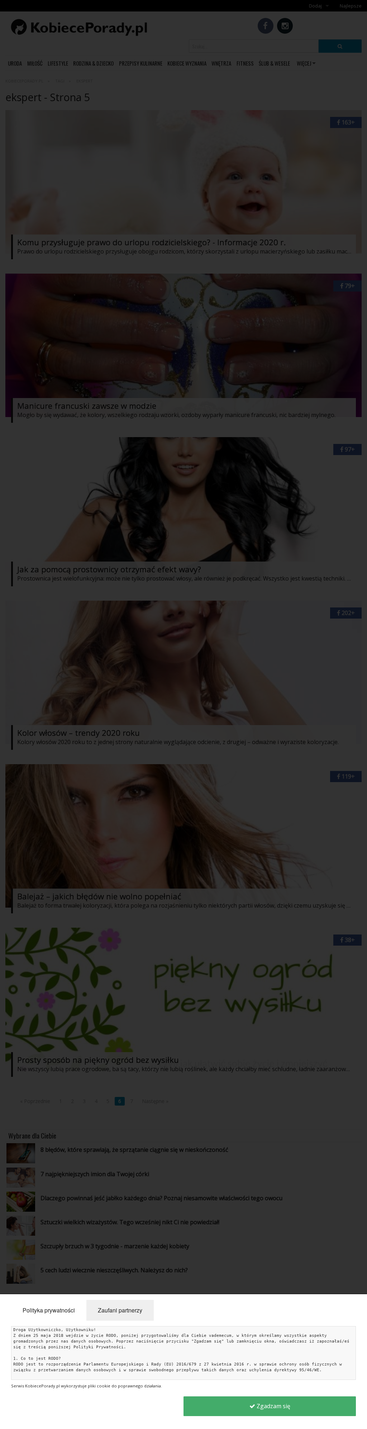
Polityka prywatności (49, 1310)
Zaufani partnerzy (120, 1310)
